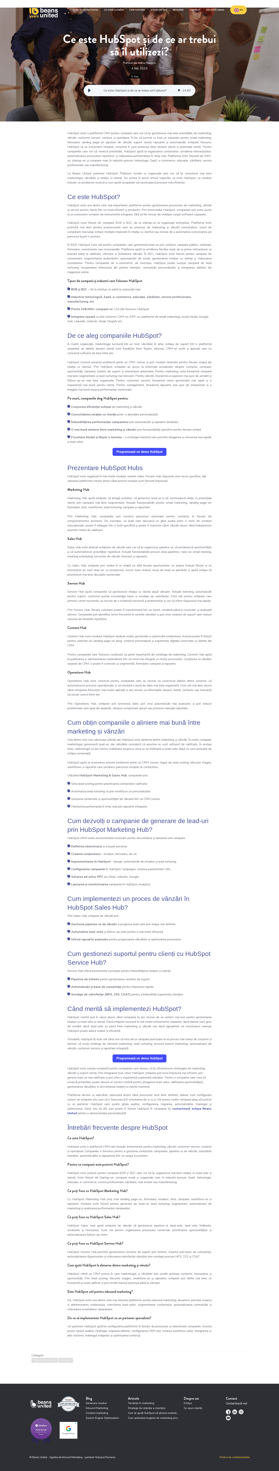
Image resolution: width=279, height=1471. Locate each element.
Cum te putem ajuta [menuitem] (85, 9)
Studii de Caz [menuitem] (159, 9)
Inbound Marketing (44, 1360)
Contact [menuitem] (194, 9)
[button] (89, 90)
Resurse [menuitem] (178, 9)
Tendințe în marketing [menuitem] (141, 1403)
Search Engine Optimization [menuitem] (102, 1418)
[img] (178, 90)
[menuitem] (238, 10)
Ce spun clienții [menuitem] (193, 1408)
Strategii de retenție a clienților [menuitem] (147, 1408)
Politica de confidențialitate (235, 1457)
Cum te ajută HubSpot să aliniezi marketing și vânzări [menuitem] (154, 1413)
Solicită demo (215, 9)
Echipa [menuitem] (188, 1403)
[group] (139, 90)
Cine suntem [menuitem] (137, 9)
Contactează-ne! (236, 1403)
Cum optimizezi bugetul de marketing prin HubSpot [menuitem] (154, 1418)
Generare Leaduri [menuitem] (96, 1403)
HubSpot (65, 1360)
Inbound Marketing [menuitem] (97, 1408)
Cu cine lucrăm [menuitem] (114, 9)
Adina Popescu (147, 63)
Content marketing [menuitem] (97, 1413)
